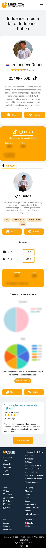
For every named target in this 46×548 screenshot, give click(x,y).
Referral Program (32, 514)
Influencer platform (33, 465)
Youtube (9, 508)
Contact (28, 494)
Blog (7, 491)
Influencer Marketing (34, 452)
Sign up (6, 474)
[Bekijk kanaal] (34, 80)
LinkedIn (9, 494)
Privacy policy (30, 504)
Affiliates (28, 462)
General (6, 523)
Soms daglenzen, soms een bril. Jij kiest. (21, 407)
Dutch (30, 526)
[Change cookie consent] (21, 546)
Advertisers (29, 459)
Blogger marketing (32, 482)
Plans (27, 498)
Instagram (10, 498)
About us (28, 491)
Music (23, 224)
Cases (27, 501)
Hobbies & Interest (34, 220)
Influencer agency (32, 469)
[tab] (8, 165)
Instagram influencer (33, 479)
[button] (22, 380)
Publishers (7, 461)
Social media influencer (34, 475)
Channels (7, 464)
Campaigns (7, 467)
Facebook (9, 504)
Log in (5, 471)
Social (7, 220)
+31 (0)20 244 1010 (25, 543)
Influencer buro (31, 472)
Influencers (7, 457)
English (31, 523)
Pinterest (9, 501)
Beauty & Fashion (19, 220)
